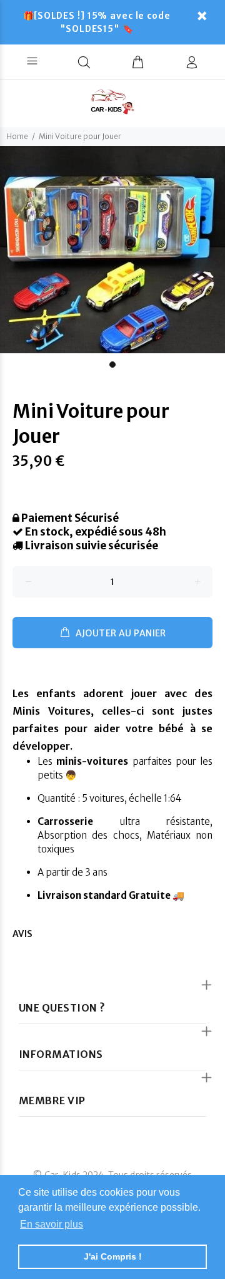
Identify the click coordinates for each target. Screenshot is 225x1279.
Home (17, 136)
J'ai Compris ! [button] (113, 1256)
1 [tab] (112, 364)
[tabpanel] (112, 250)
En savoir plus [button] (51, 1224)
